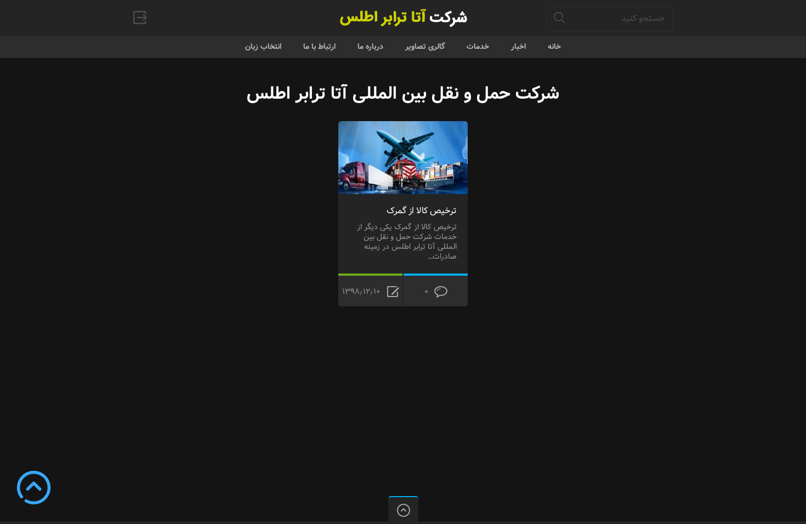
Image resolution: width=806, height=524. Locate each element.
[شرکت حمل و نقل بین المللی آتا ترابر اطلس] (403, 18)
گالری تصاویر (425, 47)
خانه (554, 47)
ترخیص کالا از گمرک (422, 211)
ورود (140, 17)
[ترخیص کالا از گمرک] (403, 128)
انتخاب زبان (263, 47)
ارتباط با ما (319, 47)
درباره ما (370, 47)
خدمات (478, 47)
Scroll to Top (33, 487)
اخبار (518, 47)
